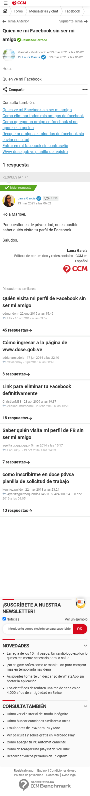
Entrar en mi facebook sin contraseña (35, 145)
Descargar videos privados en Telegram (37, 756)
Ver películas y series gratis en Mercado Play (41, 735)
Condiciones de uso (63, 770)
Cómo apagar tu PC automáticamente (36, 742)
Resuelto (28, 40)
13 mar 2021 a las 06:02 (66, 57)
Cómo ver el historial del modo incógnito (37, 714)
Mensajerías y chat (43, 11)
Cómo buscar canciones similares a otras (38, 721)
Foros (18, 11)
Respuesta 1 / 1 (15, 177)
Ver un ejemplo (76, 619)
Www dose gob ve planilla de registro (35, 151)
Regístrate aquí (24, 770)
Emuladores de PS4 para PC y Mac (33, 728)
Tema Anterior (18, 21)
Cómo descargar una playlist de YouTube (38, 749)
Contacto (52, 775)
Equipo (42, 770)
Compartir (17, 89)
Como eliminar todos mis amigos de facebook (43, 115)
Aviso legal (69, 775)
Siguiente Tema (71, 21)
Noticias (12, 619)
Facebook (72, 11)
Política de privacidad (28, 775)
